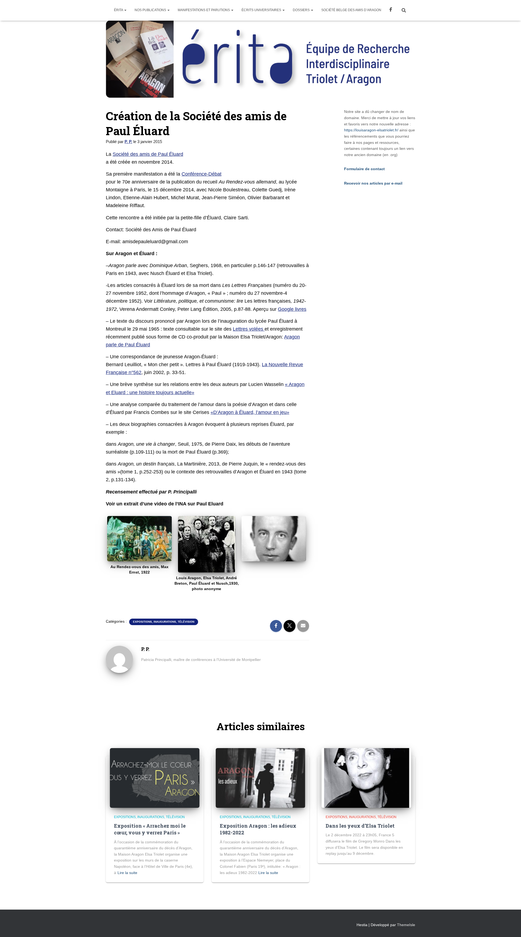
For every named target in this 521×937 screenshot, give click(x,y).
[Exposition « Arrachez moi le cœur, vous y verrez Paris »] (154, 777)
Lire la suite (127, 872)
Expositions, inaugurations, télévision (163, 621)
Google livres (292, 309)
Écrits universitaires (262, 10)
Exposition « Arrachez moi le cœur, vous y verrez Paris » (150, 829)
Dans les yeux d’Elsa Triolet (360, 825)
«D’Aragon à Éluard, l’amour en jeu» (250, 412)
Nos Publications (151, 10)
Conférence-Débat (201, 174)
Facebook (390, 10)
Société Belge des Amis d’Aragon (351, 10)
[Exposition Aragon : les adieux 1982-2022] (260, 777)
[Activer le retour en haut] (510, 926)
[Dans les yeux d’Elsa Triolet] (366, 777)
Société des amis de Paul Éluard (148, 154)
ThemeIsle (406, 925)
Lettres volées (249, 329)
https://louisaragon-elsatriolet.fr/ (371, 130)
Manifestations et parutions (204, 10)
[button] (125, 10)
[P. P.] (119, 659)
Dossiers (301, 10)
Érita (119, 10)
